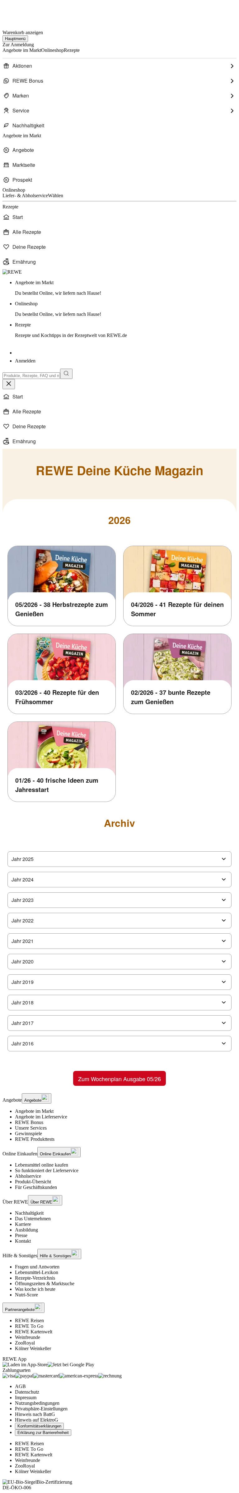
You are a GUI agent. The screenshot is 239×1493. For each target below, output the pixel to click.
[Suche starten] (66, 374)
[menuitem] (119, 65)
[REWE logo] (12, 272)
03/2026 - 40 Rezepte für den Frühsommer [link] (57, 697)
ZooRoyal (25, 1342)
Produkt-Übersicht (33, 1181)
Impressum (25, 1397)
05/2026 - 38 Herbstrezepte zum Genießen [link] (61, 609)
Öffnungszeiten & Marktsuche (44, 1283)
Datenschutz (27, 1392)
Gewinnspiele (28, 1133)
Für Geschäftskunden (36, 1187)
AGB (20, 1386)
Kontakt (23, 1241)
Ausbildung (26, 1229)
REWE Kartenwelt (33, 1331)
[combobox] (31, 375)
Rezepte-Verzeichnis (35, 1278)
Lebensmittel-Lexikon (36, 1272)
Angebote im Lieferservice (41, 1116)
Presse (21, 1235)
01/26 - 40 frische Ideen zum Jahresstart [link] (56, 785)
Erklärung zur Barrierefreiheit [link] (43, 1432)
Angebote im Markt (34, 1111)
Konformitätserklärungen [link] (39, 1426)
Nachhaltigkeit (29, 1213)
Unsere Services (31, 1128)
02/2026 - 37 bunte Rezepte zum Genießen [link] (170, 697)
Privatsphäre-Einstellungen (41, 1408)
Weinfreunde (27, 1337)
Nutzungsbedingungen (37, 1403)
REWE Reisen (29, 1320)
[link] (126, 288)
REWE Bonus (29, 1122)
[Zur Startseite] (23, 12)
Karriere (23, 1224)
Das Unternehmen (33, 1218)
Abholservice (28, 1176)
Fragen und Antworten (37, 1266)
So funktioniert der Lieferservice (46, 1170)
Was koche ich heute (35, 1289)
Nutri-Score (26, 1294)
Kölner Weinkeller (33, 1348)
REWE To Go (29, 1326)
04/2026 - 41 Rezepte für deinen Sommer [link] (177, 609)
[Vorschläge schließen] (8, 384)
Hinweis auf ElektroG (36, 1419)
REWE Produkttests (34, 1139)
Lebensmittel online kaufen (41, 1165)
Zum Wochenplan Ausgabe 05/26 (119, 1079)
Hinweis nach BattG (35, 1414)
